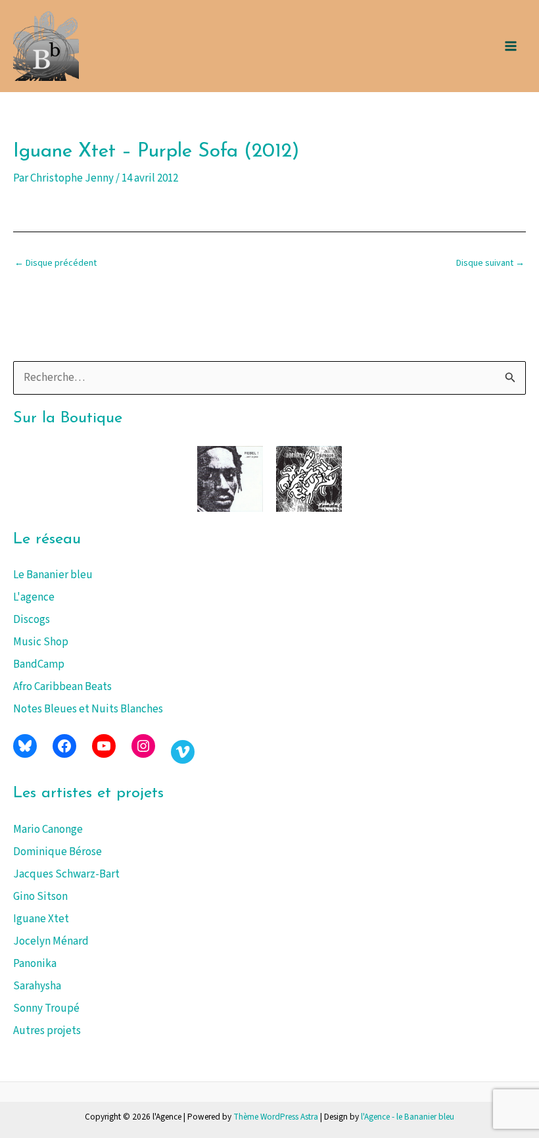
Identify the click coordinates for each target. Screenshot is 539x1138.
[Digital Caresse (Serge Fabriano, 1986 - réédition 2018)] (309, 479)
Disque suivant (490, 263)
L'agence (34, 597)
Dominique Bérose (57, 852)
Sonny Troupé (46, 1008)
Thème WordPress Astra (275, 1116)
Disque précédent (55, 263)
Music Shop (40, 642)
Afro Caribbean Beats (62, 687)
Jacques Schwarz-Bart (66, 874)
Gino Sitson (40, 896)
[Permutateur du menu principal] (511, 46)
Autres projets (47, 1031)
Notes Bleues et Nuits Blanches (88, 709)
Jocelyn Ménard (51, 941)
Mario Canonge (48, 829)
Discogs (31, 620)
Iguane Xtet (41, 919)
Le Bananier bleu (53, 575)
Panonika (35, 964)
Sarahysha (37, 986)
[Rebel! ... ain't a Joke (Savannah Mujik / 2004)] (230, 479)
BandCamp (38, 664)
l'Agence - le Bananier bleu (407, 1116)
